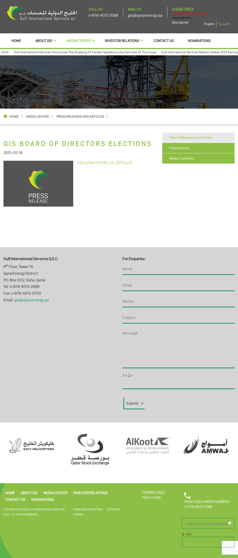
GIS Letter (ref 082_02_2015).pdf (105, 162)
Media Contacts (181, 158)
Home (16, 40)
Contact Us (164, 40)
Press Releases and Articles (190, 137)
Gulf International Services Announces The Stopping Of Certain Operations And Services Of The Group (78, 52)
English (209, 24)
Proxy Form (151, 498)
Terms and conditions (88, 509)
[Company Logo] (42, 12)
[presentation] (10, 451)
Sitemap (78, 514)
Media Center (79, 40)
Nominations (199, 40)
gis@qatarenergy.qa (145, 15)
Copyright (113, 509)
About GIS (43, 40)
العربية (223, 24)
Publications (179, 148)
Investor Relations (122, 40)
